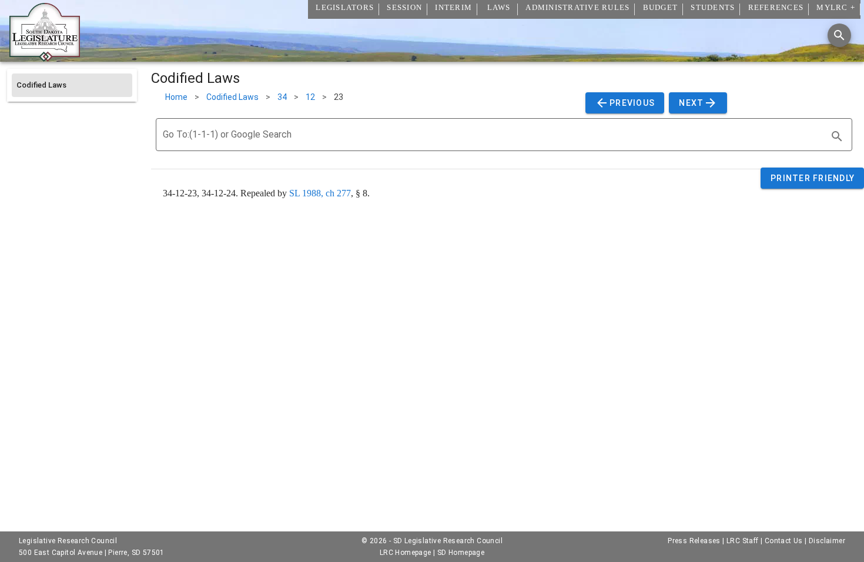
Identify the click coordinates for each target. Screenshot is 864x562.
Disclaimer (827, 541)
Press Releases (694, 541)
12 (310, 97)
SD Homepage (460, 552)
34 (282, 97)
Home (176, 97)
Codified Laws (232, 97)
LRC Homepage (405, 552)
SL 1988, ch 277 (320, 193)
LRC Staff (742, 541)
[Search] (839, 35)
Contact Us (784, 541)
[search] (837, 136)
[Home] (44, 57)
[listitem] (72, 85)
